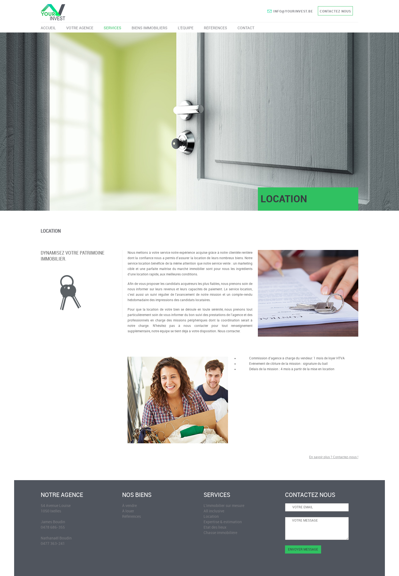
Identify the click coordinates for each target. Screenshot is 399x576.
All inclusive (214, 511)
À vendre (129, 505)
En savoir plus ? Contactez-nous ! (333, 457)
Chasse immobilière (220, 533)
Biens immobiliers (149, 28)
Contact (245, 28)
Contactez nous (335, 11)
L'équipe (186, 28)
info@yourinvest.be (293, 11)
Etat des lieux (215, 527)
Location (211, 516)
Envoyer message (303, 549)
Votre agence (79, 28)
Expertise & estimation (223, 522)
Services (112, 28)
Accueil (48, 28)
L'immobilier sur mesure (224, 505)
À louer (128, 511)
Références (215, 28)
